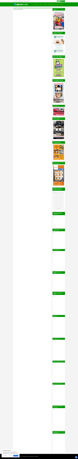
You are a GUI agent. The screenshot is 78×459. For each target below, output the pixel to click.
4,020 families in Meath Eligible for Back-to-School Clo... (25, 1)
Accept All (16, 455)
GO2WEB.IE (36, 456)
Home (35, 4)
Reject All (10, 455)
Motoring (45, 4)
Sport (41, 4)
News (38, 4)
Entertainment (51, 4)
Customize (5, 455)
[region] (11, 453)
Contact (62, 4)
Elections (56, 4)
